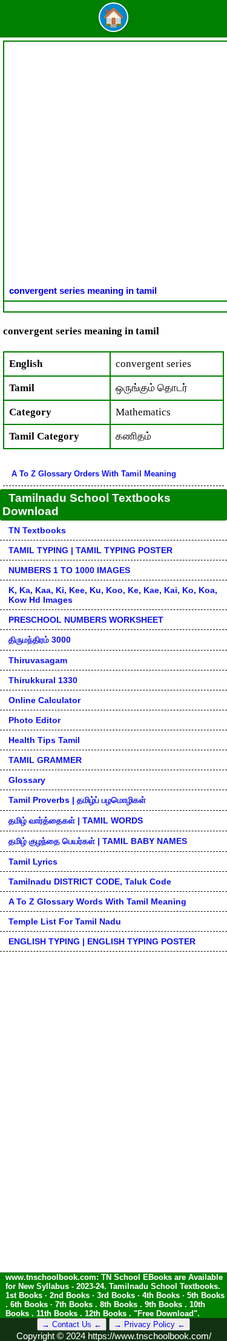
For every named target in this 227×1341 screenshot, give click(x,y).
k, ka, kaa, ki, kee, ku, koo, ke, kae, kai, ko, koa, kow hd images (112, 595)
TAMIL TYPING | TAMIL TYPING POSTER (90, 550)
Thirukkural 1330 (42, 680)
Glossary (26, 780)
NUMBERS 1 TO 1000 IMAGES (69, 570)
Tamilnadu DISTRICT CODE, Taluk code (89, 881)
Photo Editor (34, 720)
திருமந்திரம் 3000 (39, 640)
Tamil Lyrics (33, 861)
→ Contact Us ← (72, 1324)
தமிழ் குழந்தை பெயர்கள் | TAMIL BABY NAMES (97, 841)
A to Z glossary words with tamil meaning (97, 901)
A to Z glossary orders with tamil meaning (94, 473)
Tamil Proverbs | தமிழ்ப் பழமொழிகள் (77, 800)
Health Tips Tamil (44, 740)
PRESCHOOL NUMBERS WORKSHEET (85, 620)
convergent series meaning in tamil (83, 290)
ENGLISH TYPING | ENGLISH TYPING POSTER (102, 941)
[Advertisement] (113, 166)
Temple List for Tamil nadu (64, 921)
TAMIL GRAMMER (45, 760)
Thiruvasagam (37, 660)
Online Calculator (44, 700)
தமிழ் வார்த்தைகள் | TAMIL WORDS (75, 820)
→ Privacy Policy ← (149, 1324)
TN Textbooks (37, 530)
